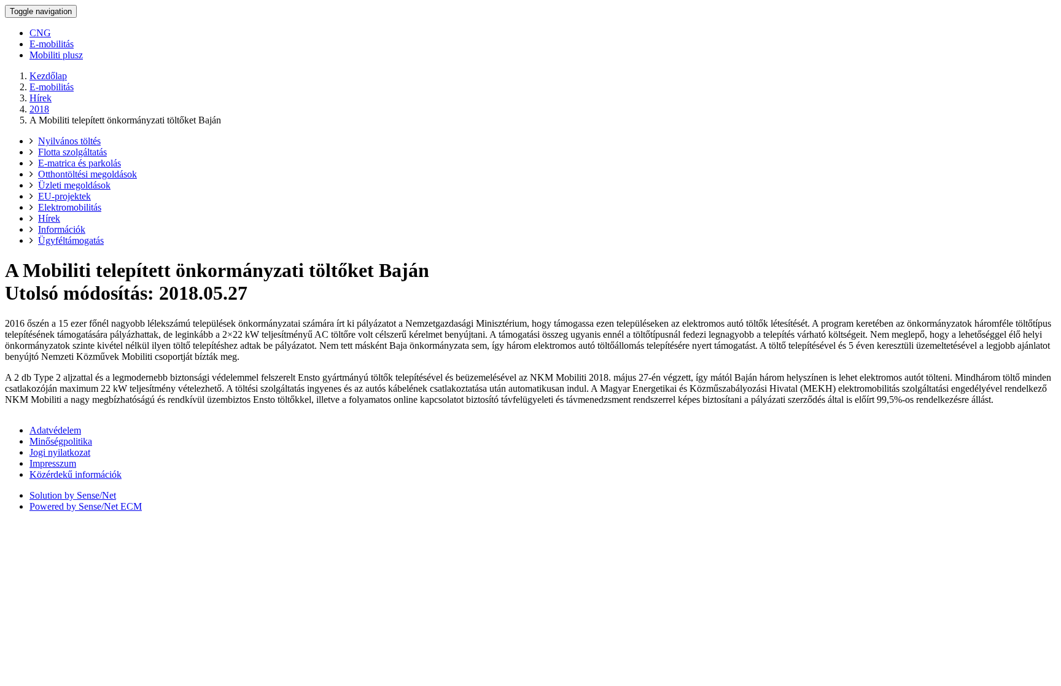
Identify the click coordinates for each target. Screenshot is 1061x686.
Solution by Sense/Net (72, 495)
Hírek (40, 98)
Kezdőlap (48, 76)
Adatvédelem (55, 430)
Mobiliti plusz (56, 55)
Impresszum (52, 463)
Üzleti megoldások (74, 185)
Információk (61, 229)
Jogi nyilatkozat (59, 452)
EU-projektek (64, 196)
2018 (39, 109)
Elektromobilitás (69, 207)
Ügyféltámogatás (71, 240)
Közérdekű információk (75, 474)
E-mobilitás (51, 44)
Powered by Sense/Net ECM (85, 506)
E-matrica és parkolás (79, 163)
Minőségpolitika (60, 441)
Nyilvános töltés (69, 141)
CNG (40, 33)
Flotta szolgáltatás (72, 152)
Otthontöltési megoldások (87, 174)
